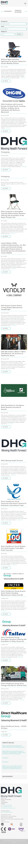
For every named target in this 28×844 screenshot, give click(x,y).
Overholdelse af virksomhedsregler (8, 816)
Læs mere (5, 81)
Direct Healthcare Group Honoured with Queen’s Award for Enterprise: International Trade (13, 503)
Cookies (3, 820)
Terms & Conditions (5, 821)
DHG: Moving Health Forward (12, 461)
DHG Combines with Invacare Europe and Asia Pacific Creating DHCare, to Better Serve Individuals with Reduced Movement (13, 108)
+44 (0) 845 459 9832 (7, 806)
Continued (23, 77)
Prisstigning (5, 152)
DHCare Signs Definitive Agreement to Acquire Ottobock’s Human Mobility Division (13, 61)
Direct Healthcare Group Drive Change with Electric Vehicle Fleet (13, 684)
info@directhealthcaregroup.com (8, 808)
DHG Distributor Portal (6, 814)
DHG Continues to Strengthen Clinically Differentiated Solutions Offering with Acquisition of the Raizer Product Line (13, 214)
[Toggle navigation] (25, 3)
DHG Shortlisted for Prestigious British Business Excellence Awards (12, 407)
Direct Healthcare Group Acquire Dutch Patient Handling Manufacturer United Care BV (13, 593)
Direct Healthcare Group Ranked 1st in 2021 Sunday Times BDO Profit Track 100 (13, 548)
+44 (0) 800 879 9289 (7, 812)
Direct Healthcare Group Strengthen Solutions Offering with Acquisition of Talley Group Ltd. (14, 639)
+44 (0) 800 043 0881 (7, 805)
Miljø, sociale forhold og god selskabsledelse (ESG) (12, 819)
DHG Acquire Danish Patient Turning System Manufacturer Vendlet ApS (12, 307)
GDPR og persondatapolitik (7, 817)
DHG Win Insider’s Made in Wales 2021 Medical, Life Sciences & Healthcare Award (13, 354)
